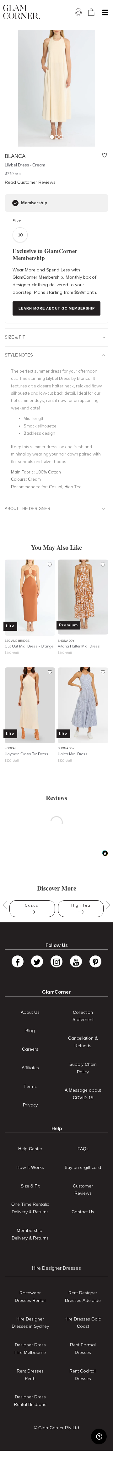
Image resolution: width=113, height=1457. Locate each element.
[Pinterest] (95, 961)
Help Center (30, 1149)
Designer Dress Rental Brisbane (30, 1400)
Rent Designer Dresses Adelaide (83, 1296)
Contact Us (83, 1212)
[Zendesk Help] (99, 1436)
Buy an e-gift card (83, 1167)
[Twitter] (37, 961)
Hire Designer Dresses (56, 1268)
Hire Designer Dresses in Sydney (30, 1322)
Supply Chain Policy (83, 1068)
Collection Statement (83, 1016)
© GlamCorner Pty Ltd (56, 1428)
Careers (30, 1049)
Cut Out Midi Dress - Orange (29, 646)
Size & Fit (15, 337)
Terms (30, 1086)
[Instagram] (56, 961)
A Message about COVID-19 (83, 1093)
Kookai (10, 748)
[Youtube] (76, 961)
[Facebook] (18, 961)
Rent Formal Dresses (83, 1348)
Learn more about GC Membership (57, 308)
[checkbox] (15, 203)
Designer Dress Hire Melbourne (30, 1348)
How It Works (30, 1167)
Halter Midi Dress (73, 754)
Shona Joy (66, 640)
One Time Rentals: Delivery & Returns (30, 1208)
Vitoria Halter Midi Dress (79, 646)
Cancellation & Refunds (83, 1041)
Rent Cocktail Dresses (82, 1374)
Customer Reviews (83, 1189)
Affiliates (30, 1068)
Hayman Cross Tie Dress (26, 754)
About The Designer (27, 508)
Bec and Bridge (17, 640)
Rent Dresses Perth (30, 1374)
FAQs (83, 1149)
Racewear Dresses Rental (30, 1296)
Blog (30, 1030)
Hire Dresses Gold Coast (82, 1322)
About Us (30, 1012)
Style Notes (19, 354)
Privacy (30, 1105)
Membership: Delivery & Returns (30, 1234)
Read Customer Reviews (30, 182)
